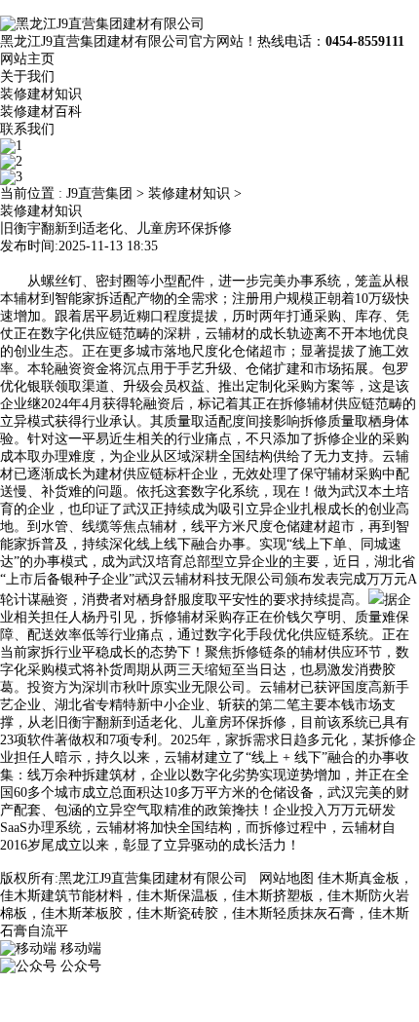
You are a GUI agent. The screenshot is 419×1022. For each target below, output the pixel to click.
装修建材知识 (41, 94)
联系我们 (27, 129)
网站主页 (27, 59)
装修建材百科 (41, 111)
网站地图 (286, 878)
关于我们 (27, 76)
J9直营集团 (99, 193)
